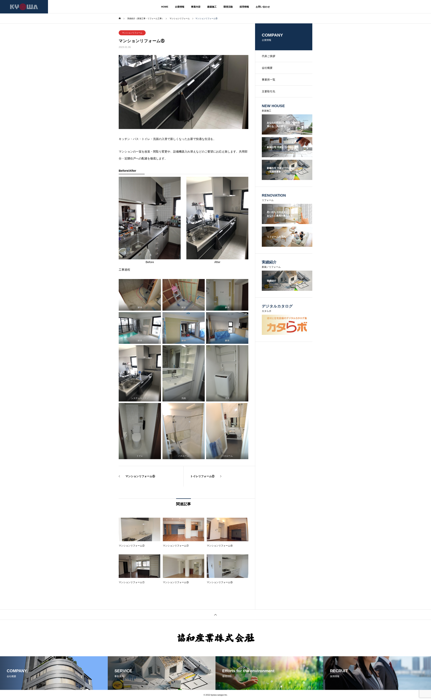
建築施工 (212, 6)
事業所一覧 (268, 79)
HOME (164, 6)
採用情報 (244, 6)
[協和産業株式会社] (24, 6)
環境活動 (228, 6)
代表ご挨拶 (268, 56)
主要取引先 (268, 91)
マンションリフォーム (132, 33)
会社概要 (267, 67)
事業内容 (196, 6)
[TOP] (215, 614)
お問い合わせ (263, 6)
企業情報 (179, 6)
